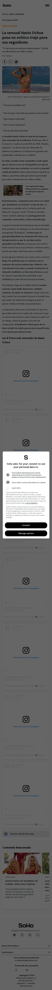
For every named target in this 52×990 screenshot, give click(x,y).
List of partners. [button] (32, 503)
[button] (26, 488)
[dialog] (26, 495)
